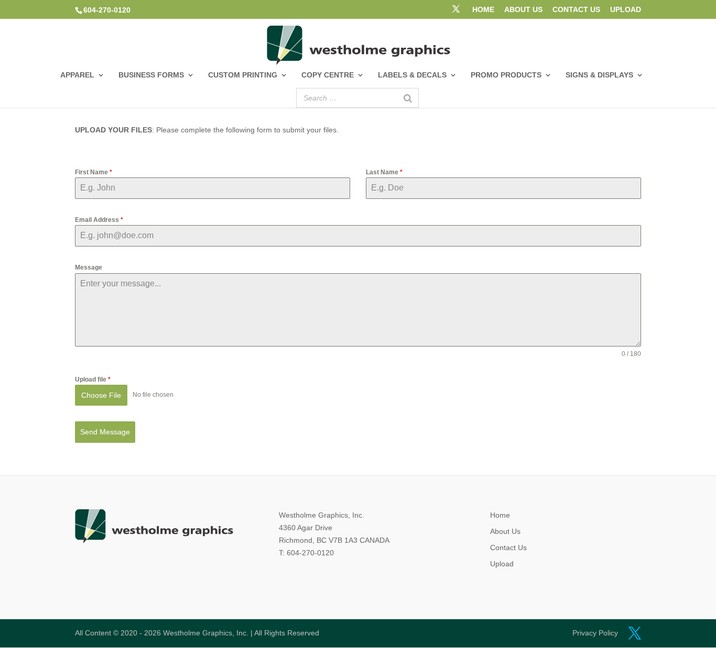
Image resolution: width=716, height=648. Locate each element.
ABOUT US (523, 10)
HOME (483, 10)
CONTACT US (576, 10)
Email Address (99, 220)
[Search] (407, 97)
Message (88, 267)
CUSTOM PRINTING (242, 75)
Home (500, 515)
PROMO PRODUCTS (506, 75)
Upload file (93, 379)
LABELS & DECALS (412, 75)
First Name (93, 172)
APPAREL (77, 75)
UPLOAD (625, 10)
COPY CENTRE (327, 75)
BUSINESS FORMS (151, 75)
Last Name (384, 172)
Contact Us (508, 547)
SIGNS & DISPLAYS (599, 75)
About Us (505, 531)
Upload (502, 564)
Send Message (105, 432)
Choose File (101, 395)
